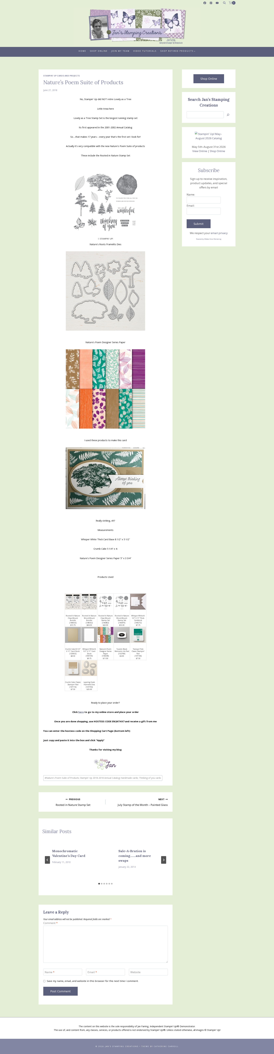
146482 (105, 623)
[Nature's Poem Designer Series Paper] (105, 635)
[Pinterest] (211, 3)
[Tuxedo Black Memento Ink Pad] (122, 635)
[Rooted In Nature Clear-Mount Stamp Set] (105, 602)
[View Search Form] (224, 3)
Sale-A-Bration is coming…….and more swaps (134, 855)
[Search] (228, 114)
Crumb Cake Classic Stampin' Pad (73, 683)
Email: (191, 205)
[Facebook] (205, 3)
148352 (89, 623)
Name (49, 972)
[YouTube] (217, 3)
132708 (122, 654)
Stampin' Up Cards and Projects (61, 75)
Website (135, 972)
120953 (73, 654)
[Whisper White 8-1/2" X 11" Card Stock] (89, 635)
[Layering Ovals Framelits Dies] (89, 668)
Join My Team (120, 51)
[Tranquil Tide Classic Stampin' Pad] (138, 635)
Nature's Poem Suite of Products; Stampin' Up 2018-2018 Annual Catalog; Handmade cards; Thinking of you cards (103, 777)
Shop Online (99, 51)
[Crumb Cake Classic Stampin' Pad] (73, 668)
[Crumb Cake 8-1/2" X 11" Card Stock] (73, 635)
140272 (138, 623)
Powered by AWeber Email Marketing (208, 239)
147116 (73, 687)
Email (92, 972)
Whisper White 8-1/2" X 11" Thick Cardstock (138, 618)
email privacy (219, 233)
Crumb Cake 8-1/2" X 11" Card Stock (73, 650)
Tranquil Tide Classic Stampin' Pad (138, 651)
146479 (122, 623)
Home (82, 51)
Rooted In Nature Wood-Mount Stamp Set (122, 618)
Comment (50, 923)
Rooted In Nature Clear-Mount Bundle (73, 618)
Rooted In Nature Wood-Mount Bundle (89, 618)
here (81, 712)
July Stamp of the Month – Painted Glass (143, 802)
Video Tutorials (145, 51)
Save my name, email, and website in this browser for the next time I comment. (92, 980)
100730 (89, 656)
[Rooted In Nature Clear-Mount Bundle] (73, 602)
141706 (89, 687)
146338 (105, 656)
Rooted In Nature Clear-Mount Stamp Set (105, 618)
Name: (191, 194)
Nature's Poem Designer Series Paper (105, 651)
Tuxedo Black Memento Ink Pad (122, 650)
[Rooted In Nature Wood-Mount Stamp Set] (122, 602)
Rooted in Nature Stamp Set (73, 802)
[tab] (99, 883)
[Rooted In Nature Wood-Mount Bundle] (89, 602)
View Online (199, 151)
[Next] (163, 860)
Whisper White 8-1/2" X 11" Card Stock (89, 651)
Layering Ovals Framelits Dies (89, 683)
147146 (138, 656)
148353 (73, 623)
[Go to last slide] (47, 860)
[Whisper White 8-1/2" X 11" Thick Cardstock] (138, 602)
